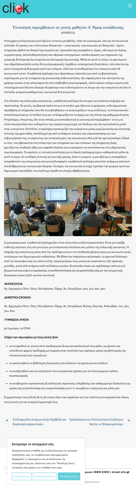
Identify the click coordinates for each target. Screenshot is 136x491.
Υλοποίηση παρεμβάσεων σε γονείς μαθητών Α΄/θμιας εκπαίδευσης (68, 27)
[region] (46, 461)
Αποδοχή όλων (69, 476)
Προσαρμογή (22, 476)
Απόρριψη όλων (45, 476)
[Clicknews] (16, 13)
